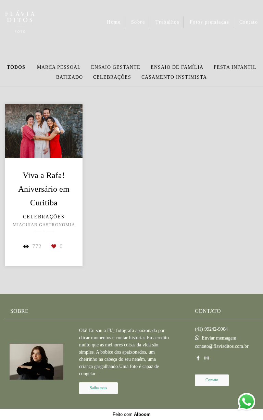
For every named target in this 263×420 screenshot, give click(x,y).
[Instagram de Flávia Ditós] (206, 358)
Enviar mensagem (219, 338)
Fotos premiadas (209, 22)
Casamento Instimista (174, 77)
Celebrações (112, 77)
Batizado (69, 77)
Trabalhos (167, 22)
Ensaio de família (177, 67)
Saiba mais (98, 388)
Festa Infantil (235, 67)
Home (114, 22)
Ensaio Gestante (115, 67)
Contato (248, 22)
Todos (16, 67)
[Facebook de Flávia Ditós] (198, 358)
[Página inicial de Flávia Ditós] (31, 22)
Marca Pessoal (59, 67)
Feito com (132, 414)
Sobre (138, 22)
